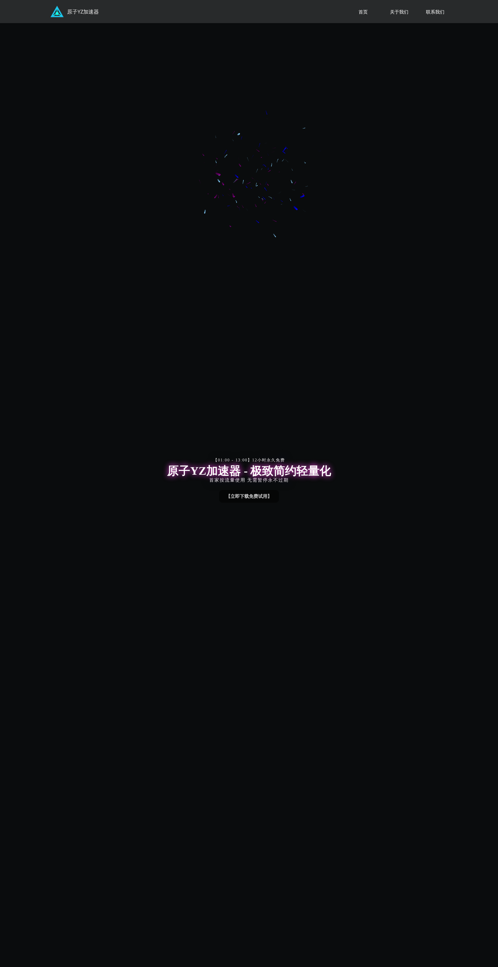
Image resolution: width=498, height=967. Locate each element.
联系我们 (435, 12)
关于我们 (399, 12)
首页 (363, 12)
